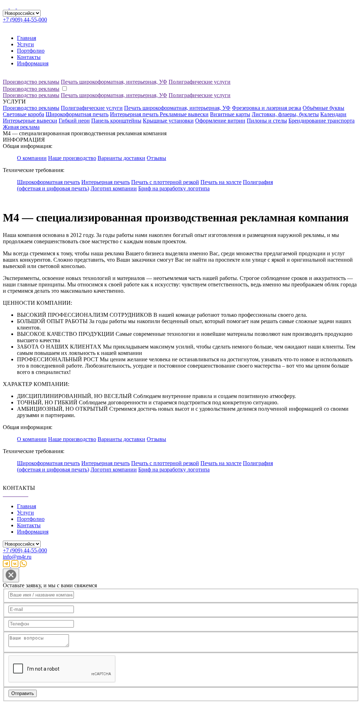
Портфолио (31, 51)
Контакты (29, 57)
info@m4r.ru (17, 557)
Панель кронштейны (116, 121)
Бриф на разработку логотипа (174, 188)
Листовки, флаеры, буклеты (285, 114)
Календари (333, 114)
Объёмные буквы (323, 108)
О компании (32, 158)
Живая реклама (21, 127)
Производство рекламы (31, 82)
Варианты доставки (121, 158)
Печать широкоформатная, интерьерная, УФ (114, 82)
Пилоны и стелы (267, 121)
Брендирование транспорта (321, 121)
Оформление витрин (220, 121)
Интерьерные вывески (30, 121)
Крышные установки (168, 121)
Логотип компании (113, 188)
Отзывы (156, 158)
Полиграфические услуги (199, 82)
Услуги (25, 44)
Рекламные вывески (184, 114)
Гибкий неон (74, 121)
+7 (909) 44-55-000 (25, 20)
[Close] (11, 575)
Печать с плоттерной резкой (165, 182)
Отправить (22, 693)
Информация (32, 63)
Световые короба (23, 114)
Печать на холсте (220, 182)
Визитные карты (230, 114)
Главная (26, 38)
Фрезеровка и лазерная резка (266, 108)
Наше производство (72, 158)
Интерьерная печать (135, 114)
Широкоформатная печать (77, 114)
